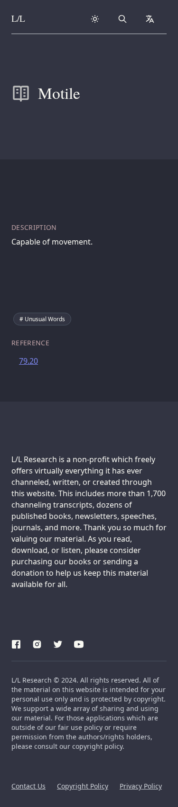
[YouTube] (79, 642)
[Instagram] (37, 642)
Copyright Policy (82, 785)
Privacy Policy (141, 785)
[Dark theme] (95, 19)
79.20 (28, 361)
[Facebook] (16, 642)
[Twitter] (58, 642)
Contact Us (28, 785)
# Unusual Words (42, 319)
